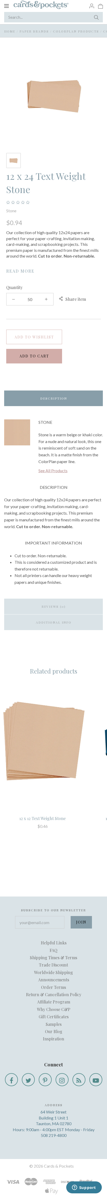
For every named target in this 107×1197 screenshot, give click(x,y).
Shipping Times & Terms (53, 957)
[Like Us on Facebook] (11, 1079)
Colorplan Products (76, 31)
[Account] (91, 6)
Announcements (53, 979)
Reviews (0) (54, 606)
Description (53, 398)
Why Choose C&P (53, 1009)
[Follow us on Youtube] (95, 1079)
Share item (75, 299)
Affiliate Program (53, 1001)
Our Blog (53, 1031)
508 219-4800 (53, 1135)
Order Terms (53, 987)
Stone (11, 210)
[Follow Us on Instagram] (62, 1079)
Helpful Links (53, 942)
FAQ (53, 950)
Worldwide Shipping (53, 972)
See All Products (53, 470)
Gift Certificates (54, 1016)
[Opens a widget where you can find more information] (84, 1187)
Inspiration (53, 1038)
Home (9, 31)
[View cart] (100, 6)
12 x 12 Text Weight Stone (42, 818)
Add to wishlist (34, 337)
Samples (54, 1024)
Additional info (53, 622)
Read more (20, 271)
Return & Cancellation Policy (53, 994)
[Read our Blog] (78, 1079)
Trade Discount (53, 965)
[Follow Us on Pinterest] (45, 1079)
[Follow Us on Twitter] (28, 1079)
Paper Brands (34, 31)
